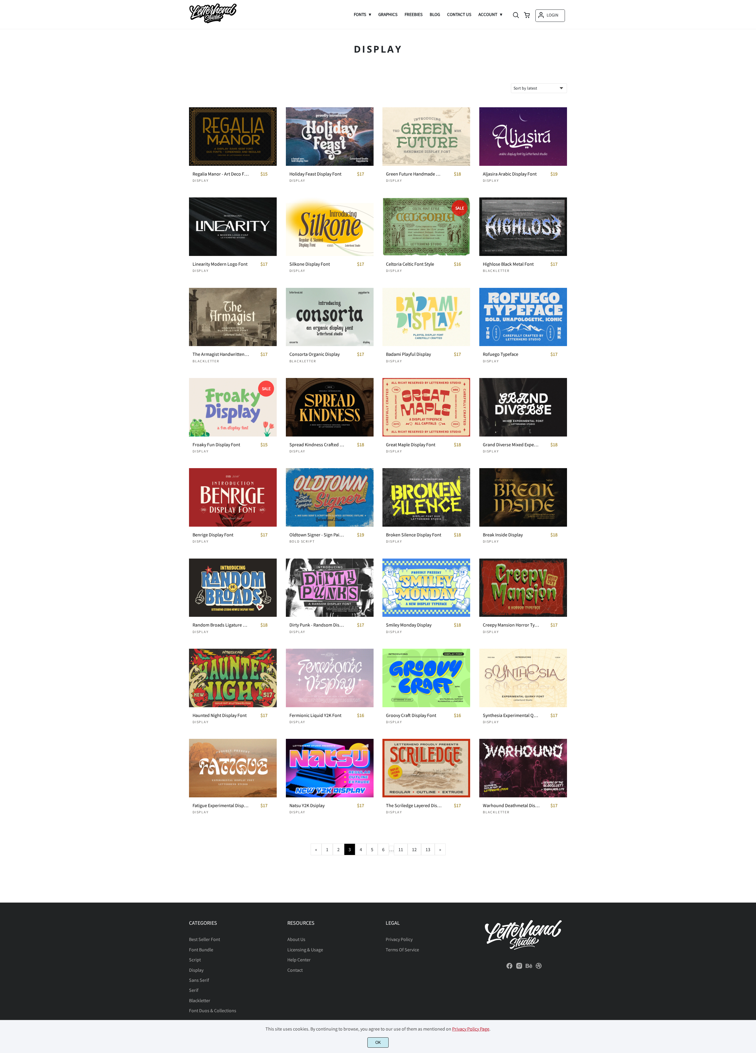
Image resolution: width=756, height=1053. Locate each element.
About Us (296, 939)
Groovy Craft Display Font (411, 715)
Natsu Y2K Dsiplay (307, 805)
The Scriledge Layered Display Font (414, 805)
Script (195, 960)
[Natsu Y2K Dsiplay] (330, 768)
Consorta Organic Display (314, 354)
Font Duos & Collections (212, 1010)
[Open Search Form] (516, 15)
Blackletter (496, 270)
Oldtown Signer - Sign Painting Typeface (317, 535)
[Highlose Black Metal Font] (523, 226)
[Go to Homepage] (213, 21)
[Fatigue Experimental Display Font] (233, 768)
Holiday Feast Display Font (315, 174)
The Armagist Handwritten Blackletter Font (221, 354)
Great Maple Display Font (410, 444)
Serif (193, 990)
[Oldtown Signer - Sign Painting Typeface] (330, 497)
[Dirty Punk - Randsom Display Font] (330, 588)
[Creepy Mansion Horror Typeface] (523, 588)
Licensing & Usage (305, 950)
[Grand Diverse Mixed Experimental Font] (523, 407)
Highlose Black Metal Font (508, 264)
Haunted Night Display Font (220, 715)
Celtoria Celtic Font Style (410, 264)
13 (428, 849)
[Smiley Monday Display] (426, 588)
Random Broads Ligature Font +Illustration (221, 625)
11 (400, 849)
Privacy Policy (399, 939)
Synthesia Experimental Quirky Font (511, 715)
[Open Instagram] (519, 968)
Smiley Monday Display (408, 625)
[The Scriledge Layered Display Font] (426, 768)
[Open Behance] (528, 968)
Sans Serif (199, 980)
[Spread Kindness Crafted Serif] (330, 407)
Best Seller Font (204, 939)
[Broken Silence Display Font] (426, 497)
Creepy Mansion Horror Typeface (511, 625)
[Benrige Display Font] (233, 497)
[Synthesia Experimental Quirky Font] (523, 678)
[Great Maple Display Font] (426, 407)
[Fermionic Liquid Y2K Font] (330, 678)
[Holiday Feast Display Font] (330, 136)
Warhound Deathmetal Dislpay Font (511, 805)
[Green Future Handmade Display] (426, 136)
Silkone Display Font (309, 264)
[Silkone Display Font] (330, 226)
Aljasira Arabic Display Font (510, 174)
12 (414, 849)
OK (378, 1042)
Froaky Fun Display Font (216, 444)
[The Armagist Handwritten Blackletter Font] (233, 317)
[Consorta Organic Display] (330, 317)
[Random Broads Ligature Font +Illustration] (233, 588)
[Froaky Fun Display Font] (233, 407)
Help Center (299, 960)
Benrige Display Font (213, 535)
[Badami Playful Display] (426, 317)
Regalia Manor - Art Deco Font (221, 174)
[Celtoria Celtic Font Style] (426, 226)
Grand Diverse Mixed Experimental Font (511, 444)
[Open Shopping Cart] (527, 15)
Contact (295, 970)
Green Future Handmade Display (414, 174)
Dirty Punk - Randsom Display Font (317, 625)
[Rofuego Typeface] (523, 317)
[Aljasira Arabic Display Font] (523, 136)
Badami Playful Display (408, 354)
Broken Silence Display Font (413, 535)
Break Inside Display (503, 535)
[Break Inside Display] (523, 497)
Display (201, 180)
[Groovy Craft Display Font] (426, 678)
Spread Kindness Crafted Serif (317, 444)
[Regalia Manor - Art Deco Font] (233, 136)
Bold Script (302, 541)
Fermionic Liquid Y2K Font (315, 715)
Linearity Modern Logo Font (220, 264)
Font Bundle (201, 950)
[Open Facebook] (509, 968)
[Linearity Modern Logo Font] (233, 226)
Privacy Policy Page (470, 1029)
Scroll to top (750, 893)
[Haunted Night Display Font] (233, 678)
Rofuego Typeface (500, 354)
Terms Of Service (402, 950)
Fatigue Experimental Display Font (221, 805)
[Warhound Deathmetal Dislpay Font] (523, 768)
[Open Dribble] (538, 968)
